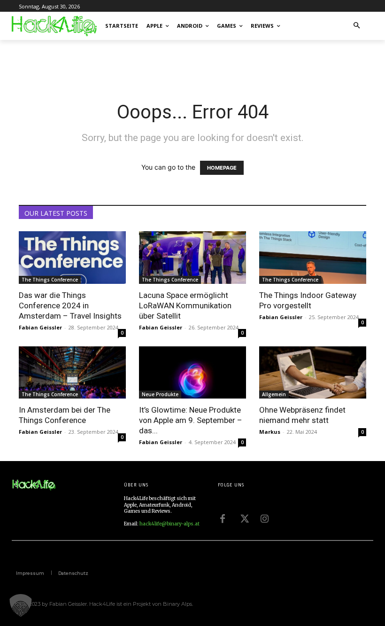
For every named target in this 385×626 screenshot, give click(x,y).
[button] (357, 26)
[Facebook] (222, 518)
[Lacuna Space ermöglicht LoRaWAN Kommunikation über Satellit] (192, 257)
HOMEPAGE (222, 167)
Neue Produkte (160, 394)
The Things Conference (50, 279)
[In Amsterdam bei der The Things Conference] (72, 372)
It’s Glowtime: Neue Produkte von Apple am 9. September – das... (190, 420)
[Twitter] (243, 518)
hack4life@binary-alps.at (169, 524)
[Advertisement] (129, 61)
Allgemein (274, 394)
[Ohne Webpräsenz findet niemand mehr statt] (312, 372)
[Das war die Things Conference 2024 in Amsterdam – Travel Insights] (72, 257)
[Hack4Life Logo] (53, 26)
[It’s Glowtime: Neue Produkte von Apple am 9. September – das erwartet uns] (192, 372)
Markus (269, 431)
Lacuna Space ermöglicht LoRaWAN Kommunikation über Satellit (185, 305)
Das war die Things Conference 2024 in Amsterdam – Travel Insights (70, 305)
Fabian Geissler (40, 327)
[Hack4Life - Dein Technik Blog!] (34, 484)
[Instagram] (265, 518)
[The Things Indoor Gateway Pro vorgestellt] (312, 257)
